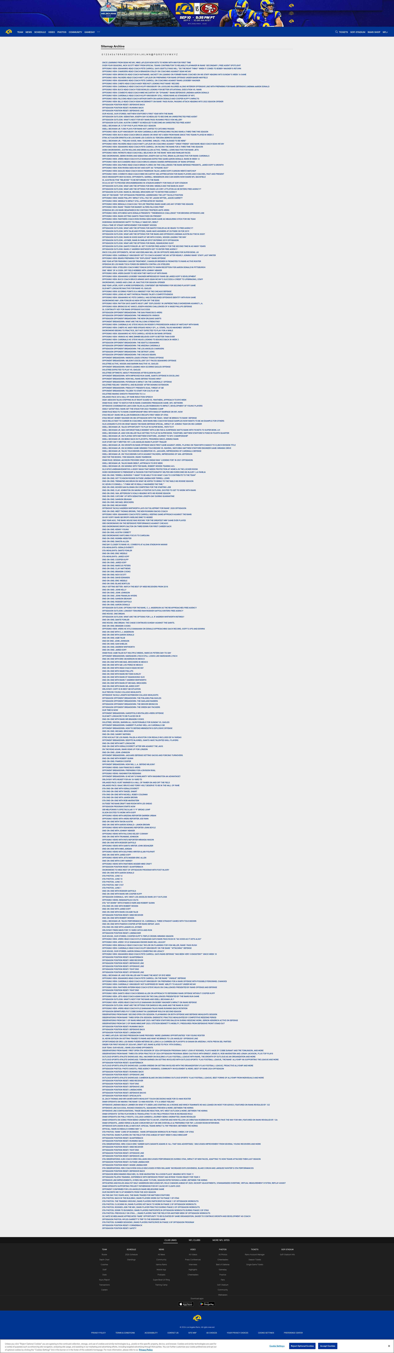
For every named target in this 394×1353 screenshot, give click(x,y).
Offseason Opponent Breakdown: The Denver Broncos (130, 704)
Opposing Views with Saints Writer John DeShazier (127, 846)
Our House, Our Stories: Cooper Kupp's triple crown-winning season (137, 936)
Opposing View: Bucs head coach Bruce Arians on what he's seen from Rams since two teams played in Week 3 (157, 135)
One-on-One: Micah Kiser (114, 505)
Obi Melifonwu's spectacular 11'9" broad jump (126, 809)
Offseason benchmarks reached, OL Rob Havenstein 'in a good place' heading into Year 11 (148, 1174)
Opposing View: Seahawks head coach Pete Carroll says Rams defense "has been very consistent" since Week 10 (159, 954)
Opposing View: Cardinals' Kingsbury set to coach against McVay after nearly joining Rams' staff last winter (159, 255)
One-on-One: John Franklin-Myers (119, 596)
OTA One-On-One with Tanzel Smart (119, 791)
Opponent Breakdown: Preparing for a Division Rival (129, 770)
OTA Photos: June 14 (112, 876)
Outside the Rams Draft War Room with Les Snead (127, 803)
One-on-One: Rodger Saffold (117, 602)
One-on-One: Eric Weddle (114, 553)
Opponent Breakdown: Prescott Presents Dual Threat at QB (133, 388)
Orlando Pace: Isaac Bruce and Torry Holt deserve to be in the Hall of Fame (140, 785)
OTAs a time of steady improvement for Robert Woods (129, 225)
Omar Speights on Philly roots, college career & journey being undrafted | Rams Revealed (149, 1117)
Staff (105, 1269)
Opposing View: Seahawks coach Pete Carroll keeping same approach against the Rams (147, 514)
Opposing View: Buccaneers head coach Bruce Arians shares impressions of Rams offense (148, 162)
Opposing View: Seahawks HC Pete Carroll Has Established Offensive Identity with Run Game (149, 297)
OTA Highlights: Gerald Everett (118, 547)
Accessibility (151, 1333)
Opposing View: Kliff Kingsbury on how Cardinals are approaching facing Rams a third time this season (155, 132)
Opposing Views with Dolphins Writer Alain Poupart (128, 852)
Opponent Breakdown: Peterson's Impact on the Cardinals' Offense (137, 382)
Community (161, 1259)
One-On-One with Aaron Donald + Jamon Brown (126, 824)
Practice (222, 1275)
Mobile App (161, 1269)
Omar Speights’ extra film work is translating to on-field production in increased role (147, 1114)
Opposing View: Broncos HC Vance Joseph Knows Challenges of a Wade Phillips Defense (147, 306)
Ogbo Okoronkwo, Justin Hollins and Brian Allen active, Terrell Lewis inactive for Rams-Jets (150, 150)
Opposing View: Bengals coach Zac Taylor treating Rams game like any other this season (147, 204)
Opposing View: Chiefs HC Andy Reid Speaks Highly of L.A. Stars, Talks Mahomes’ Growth (146, 327)
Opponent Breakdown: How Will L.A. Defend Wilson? (128, 764)
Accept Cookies (327, 1346)
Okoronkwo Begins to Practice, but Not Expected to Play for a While (137, 330)
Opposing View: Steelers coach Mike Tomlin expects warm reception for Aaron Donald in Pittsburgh (153, 267)
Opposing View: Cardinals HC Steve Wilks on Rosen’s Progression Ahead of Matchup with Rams (150, 324)
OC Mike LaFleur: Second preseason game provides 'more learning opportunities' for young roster (153, 1035)
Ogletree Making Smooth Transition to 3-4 (123, 394)
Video (193, 1249)
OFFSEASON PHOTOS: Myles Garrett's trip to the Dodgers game (133, 1219)
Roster (104, 1254)
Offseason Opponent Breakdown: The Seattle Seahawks (130, 342)
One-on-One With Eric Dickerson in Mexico (123, 659)
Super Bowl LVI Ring (161, 1280)
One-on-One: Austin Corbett (116, 532)
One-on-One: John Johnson (116, 592)
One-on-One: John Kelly (114, 590)
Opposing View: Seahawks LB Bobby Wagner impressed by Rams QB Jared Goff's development (149, 276)
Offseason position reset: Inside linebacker (124, 1165)
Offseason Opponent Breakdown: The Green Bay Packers (131, 707)
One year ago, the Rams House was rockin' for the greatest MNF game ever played (144, 520)
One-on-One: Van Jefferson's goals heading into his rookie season (136, 493)
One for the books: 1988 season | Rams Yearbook (126, 457)
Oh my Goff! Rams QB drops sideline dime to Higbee (127, 517)
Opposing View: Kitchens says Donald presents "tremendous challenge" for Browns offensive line (153, 213)
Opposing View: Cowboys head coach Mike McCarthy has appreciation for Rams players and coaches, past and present (163, 174)
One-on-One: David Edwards (116, 577)
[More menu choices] (98, 32)
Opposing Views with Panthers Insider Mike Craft (127, 864)
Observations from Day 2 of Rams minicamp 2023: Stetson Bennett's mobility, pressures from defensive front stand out (163, 1023)
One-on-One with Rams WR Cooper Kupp (122, 894)
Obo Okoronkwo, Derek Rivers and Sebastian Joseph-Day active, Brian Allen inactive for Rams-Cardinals (155, 156)
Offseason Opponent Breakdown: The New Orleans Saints (131, 318)
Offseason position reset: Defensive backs (124, 1093)
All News (161, 1254)
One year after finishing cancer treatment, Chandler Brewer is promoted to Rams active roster (151, 261)
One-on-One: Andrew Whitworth (118, 647)
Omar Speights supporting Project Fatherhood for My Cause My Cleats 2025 (141, 1186)
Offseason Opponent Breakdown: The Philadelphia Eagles (131, 698)
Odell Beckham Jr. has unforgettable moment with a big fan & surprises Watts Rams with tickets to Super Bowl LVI (161, 430)
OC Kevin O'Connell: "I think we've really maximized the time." (133, 484)
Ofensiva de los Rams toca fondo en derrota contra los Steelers (136, 264)
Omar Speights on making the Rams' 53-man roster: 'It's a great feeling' (138, 1102)
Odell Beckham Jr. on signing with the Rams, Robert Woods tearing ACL (138, 466)
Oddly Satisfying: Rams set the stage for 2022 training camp (132, 409)
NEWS (161, 1249)
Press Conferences (193, 1259)
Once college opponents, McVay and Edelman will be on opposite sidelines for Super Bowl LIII (150, 252)
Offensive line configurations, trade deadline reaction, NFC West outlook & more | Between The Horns (154, 1111)
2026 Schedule (131, 1254)
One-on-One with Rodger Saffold (119, 891)
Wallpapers (222, 1295)
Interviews (193, 1264)
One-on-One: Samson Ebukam (116, 499)
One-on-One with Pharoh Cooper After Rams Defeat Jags (131, 924)
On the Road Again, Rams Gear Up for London (125, 749)
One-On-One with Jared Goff (116, 855)
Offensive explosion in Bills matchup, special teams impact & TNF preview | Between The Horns (150, 1126)
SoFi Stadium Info (287, 1254)
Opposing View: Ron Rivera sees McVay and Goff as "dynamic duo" (135, 168)
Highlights (193, 1269)
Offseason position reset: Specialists (121, 1096)
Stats (104, 1275)
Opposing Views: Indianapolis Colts (120, 900)
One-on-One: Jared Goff (114, 562)
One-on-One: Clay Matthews (116, 568)
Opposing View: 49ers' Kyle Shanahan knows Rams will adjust (133, 942)
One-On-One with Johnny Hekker (118, 830)
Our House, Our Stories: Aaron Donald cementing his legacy (133, 951)
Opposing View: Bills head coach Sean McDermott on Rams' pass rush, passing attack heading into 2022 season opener (162, 101)
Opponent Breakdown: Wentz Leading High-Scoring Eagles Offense (136, 367)
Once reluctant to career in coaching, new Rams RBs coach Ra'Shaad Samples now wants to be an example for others (163, 421)
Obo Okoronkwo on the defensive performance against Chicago (135, 523)
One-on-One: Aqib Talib (113, 638)
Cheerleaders (193, 1275)
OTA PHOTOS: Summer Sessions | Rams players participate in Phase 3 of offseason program (148, 1222)
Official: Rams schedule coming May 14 (122, 1129)
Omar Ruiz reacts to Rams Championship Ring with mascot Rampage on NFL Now (142, 412)
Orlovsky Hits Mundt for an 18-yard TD (122, 779)
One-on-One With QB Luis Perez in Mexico (122, 665)
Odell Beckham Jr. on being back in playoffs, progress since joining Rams (140, 439)
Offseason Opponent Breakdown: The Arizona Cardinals (131, 345)
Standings (131, 1259)
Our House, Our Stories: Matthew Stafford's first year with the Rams (137, 114)
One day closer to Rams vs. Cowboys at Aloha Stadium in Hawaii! (134, 544)
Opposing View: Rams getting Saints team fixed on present (131, 216)
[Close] (389, 1346)
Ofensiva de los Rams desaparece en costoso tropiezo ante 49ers (135, 210)
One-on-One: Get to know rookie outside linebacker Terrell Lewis (136, 478)
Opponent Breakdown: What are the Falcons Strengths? (131, 321)
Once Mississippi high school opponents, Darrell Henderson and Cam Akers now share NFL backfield (154, 177)
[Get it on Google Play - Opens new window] (207, 1305)
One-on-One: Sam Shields (114, 644)
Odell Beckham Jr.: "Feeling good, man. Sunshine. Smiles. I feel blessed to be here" (144, 141)
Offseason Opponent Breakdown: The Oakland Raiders (130, 701)
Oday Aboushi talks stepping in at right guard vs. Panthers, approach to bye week (144, 400)
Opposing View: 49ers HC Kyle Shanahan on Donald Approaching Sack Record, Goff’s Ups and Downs (153, 629)
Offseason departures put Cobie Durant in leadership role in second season (141, 1011)
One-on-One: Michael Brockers (118, 502)
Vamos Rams (161, 1264)
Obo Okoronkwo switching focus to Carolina (125, 535)
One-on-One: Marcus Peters (116, 565)
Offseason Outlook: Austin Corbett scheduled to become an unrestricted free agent (146, 122)
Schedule (131, 1249)
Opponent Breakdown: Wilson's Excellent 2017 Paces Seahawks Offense (139, 360)
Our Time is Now (110, 710)
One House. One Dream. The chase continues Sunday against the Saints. (138, 623)
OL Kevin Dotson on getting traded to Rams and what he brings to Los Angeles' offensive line (150, 1038)
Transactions (104, 1285)
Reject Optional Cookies (302, 1346)
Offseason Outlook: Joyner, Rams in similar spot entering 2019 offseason (140, 240)
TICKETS (254, 1249)
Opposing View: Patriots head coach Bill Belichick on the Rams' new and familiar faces (146, 153)
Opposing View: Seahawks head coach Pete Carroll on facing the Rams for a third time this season (152, 147)
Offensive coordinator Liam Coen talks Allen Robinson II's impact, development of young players (152, 406)
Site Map (192, 1333)
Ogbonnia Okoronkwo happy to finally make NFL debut (130, 222)
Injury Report (104, 1280)
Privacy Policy (98, 1333)
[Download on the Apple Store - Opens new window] (186, 1304)
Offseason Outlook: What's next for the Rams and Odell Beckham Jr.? (138, 999)
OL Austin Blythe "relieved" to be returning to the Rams (130, 180)
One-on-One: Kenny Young (115, 529)
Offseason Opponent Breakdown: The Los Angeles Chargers (133, 348)
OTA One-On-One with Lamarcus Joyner (122, 927)
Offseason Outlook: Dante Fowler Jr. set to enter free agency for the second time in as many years (154, 246)
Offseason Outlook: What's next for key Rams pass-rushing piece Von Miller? (142, 120)
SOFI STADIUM (287, 1249)
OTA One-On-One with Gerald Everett (120, 788)
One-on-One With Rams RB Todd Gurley (121, 674)
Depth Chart (104, 1259)
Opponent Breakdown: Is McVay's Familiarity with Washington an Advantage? (141, 776)
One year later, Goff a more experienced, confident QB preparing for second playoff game (149, 285)
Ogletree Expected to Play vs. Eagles (121, 370)
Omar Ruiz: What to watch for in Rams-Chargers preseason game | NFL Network (142, 403)
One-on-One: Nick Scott (114, 574)
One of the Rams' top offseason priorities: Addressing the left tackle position (142, 195)
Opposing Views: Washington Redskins (121, 773)
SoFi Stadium (222, 1285)
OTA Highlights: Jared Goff (115, 556)
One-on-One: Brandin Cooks (116, 571)
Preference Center (293, 1333)
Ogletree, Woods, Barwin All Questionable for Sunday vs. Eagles (135, 722)
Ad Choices (211, 1333)
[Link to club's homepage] (8, 31)
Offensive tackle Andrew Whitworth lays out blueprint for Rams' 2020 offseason (144, 508)
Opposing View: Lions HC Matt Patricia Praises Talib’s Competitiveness (137, 294)
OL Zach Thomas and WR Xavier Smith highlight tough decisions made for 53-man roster (146, 1099)
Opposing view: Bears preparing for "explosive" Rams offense (134, 258)
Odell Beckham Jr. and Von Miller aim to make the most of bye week (136, 975)
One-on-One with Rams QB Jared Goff (121, 686)
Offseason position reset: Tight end (120, 969)
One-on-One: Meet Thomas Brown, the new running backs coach (135, 511)
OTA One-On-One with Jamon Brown (120, 797)
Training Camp (161, 1285)
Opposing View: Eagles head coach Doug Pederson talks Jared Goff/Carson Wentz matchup (149, 171)
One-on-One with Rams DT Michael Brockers (124, 683)
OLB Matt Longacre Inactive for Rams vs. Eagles (126, 288)
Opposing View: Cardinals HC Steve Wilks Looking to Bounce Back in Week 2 (140, 339)
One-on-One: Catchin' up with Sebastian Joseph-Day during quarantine (138, 496)
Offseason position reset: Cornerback (122, 1225)
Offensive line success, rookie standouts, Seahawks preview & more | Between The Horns (147, 1108)
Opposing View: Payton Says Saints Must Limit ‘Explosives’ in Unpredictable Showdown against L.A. (152, 303)
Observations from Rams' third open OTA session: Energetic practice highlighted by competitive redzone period (159, 1017)
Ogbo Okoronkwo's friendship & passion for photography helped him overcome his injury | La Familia (154, 472)
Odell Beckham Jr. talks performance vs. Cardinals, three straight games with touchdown (149, 921)
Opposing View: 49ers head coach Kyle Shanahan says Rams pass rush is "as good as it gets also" (152, 939)
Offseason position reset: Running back (123, 108)
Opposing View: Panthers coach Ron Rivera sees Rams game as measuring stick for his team (148, 219)
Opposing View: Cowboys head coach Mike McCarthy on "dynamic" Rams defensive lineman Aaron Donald (155, 92)
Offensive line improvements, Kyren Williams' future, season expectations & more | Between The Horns (155, 1180)
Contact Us (173, 1333)
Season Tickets (255, 1259)
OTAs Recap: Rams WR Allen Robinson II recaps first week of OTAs (135, 415)
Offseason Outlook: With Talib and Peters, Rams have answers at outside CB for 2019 (145, 231)
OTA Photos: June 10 (112, 879)
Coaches (104, 1264)
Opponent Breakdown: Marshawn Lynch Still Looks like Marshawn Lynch (139, 656)
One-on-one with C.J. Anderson (118, 632)
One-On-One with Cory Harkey (117, 861)
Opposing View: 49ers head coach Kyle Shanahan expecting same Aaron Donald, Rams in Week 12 (151, 159)
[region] (197, 1346)
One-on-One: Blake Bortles (116, 583)
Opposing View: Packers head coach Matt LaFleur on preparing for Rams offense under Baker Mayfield (155, 77)
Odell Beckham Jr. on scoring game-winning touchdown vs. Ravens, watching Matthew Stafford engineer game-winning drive (166, 448)
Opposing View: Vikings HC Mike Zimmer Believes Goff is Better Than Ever (138, 336)
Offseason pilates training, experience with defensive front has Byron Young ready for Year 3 (151, 1177)
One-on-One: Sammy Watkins (116, 734)
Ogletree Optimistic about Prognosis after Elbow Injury (131, 373)
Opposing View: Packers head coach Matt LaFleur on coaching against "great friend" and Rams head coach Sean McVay (163, 144)
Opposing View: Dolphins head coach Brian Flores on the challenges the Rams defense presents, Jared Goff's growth (162, 165)
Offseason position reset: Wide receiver (122, 915)
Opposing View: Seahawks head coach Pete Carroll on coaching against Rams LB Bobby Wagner (151, 80)
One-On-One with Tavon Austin (117, 821)
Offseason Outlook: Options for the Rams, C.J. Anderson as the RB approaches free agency (149, 608)
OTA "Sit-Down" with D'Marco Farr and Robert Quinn (128, 903)
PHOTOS (223, 1249)
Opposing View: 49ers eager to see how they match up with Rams (134, 273)
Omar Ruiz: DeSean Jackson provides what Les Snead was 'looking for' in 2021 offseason (147, 460)
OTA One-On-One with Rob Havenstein (120, 800)
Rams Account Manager (255, 1254)
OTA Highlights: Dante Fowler (117, 550)
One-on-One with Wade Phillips (117, 671)
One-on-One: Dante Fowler (115, 620)
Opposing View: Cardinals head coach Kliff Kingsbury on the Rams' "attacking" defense (147, 948)
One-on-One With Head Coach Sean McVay (123, 668)
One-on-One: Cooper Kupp (115, 559)
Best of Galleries (222, 1264)
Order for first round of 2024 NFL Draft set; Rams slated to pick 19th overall (142, 1044)
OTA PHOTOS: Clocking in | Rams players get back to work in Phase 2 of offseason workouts (149, 1204)
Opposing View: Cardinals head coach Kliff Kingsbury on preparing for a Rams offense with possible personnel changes (164, 981)
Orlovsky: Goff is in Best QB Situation (121, 689)
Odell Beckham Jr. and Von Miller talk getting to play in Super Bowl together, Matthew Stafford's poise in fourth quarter (165, 433)
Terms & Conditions (125, 1333)
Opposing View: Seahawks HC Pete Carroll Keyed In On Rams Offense (137, 333)
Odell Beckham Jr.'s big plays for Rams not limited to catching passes (138, 129)
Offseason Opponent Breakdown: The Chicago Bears (129, 354)
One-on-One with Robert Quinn (117, 758)
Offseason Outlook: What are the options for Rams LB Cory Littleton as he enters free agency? (152, 189)
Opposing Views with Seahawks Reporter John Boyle (129, 827)
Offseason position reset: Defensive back (123, 104)
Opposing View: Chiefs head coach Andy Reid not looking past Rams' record (141, 83)
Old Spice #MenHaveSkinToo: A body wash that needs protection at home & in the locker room (150, 469)
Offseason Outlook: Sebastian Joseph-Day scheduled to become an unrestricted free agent (149, 116)
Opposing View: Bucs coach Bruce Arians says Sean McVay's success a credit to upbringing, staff (152, 279)
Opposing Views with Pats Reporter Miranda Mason (128, 840)
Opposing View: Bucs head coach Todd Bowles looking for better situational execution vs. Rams (152, 89)
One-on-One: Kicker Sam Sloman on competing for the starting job (136, 487)
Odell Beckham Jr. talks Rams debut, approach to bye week (132, 463)
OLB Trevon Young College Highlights (121, 692)
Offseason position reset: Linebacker (121, 933)
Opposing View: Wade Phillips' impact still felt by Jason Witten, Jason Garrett (142, 198)
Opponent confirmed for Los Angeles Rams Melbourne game (133, 1189)
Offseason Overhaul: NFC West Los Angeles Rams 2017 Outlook (134, 897)
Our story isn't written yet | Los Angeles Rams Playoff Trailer (134, 442)
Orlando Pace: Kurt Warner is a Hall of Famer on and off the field (136, 782)
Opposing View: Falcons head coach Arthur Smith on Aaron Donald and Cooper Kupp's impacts (150, 98)
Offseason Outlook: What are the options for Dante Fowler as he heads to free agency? (147, 228)
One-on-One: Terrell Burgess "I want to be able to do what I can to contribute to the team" (149, 475)
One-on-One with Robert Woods (118, 918)
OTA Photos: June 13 (112, 882)
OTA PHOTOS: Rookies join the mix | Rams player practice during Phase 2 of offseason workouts (151, 1207)
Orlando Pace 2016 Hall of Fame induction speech (127, 397)
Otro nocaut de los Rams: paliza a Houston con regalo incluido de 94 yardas (141, 737)
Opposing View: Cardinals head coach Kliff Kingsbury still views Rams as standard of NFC (148, 95)
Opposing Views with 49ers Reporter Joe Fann (125, 818)
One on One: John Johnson (115, 641)
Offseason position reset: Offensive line (123, 966)
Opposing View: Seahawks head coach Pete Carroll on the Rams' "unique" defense (144, 978)
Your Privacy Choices (237, 1333)
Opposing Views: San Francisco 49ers (121, 767)
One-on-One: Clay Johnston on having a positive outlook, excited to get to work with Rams (149, 490)
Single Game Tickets (254, 1264)
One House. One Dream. (113, 614)
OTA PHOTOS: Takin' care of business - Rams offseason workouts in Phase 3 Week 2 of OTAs (148, 1132)
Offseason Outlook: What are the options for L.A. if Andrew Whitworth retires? (143, 617)
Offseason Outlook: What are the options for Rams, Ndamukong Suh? (138, 243)
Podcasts (161, 1275)
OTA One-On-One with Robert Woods (120, 906)
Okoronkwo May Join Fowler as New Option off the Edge (131, 300)
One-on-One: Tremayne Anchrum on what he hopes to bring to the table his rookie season (147, 481)
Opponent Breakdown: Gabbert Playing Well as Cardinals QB (133, 725)
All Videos (193, 1254)
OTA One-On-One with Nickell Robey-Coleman (125, 794)
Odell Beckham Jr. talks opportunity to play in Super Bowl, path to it (138, 427)
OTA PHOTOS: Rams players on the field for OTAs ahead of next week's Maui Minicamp (144, 1135)
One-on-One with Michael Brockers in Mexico (125, 662)
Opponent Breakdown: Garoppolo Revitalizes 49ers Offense (133, 713)
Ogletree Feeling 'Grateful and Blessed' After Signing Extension (135, 385)
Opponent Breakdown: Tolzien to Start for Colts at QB (130, 391)
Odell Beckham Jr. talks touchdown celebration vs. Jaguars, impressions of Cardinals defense (151, 451)
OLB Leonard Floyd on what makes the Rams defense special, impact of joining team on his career (152, 424)
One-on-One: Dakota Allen (115, 541)
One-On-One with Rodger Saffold (119, 842)
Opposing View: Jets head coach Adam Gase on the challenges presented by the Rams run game (150, 996)
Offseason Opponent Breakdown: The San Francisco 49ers (132, 312)
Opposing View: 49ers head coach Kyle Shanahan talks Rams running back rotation (144, 1008)
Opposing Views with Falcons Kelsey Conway (125, 834)
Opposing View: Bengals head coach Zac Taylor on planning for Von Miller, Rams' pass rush (149, 945)
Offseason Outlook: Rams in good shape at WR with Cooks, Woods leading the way (144, 237)
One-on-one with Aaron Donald (118, 635)
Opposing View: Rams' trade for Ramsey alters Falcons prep (133, 207)
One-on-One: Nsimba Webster (116, 538)
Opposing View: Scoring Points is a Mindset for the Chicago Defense (136, 291)
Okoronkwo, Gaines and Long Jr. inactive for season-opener (133, 282)
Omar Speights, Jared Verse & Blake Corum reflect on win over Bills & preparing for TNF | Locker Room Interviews (160, 1123)
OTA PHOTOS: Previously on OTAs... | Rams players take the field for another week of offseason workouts (156, 1213)
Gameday (223, 1269)
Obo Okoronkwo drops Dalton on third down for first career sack (136, 526)
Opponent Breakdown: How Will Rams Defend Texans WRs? (131, 379)
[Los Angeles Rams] (197, 1318)
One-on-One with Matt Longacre (118, 743)
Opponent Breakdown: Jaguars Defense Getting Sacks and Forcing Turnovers (142, 755)
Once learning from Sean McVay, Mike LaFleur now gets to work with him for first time (146, 62)
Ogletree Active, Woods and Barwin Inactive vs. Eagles (130, 364)
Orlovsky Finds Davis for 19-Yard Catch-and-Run (127, 930)
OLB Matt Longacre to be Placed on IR (121, 716)
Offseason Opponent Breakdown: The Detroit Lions (128, 352)
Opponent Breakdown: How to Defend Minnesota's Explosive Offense (137, 728)
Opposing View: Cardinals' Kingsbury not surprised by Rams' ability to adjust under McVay (149, 984)
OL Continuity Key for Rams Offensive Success (126, 309)
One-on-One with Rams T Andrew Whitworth (124, 680)
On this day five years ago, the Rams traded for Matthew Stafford (136, 1195)
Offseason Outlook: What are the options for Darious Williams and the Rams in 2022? (146, 1005)
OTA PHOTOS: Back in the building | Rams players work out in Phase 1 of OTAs (140, 1198)
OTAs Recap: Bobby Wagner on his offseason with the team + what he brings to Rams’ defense (149, 418)
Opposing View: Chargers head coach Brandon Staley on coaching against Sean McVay (146, 71)
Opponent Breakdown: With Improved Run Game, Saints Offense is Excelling (140, 376)
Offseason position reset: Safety (119, 1228)
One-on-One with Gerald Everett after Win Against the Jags (132, 746)
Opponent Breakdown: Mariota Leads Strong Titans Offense (133, 358)
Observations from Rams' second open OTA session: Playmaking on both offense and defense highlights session (159, 1014)
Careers (104, 1290)
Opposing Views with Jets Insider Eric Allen (124, 858)
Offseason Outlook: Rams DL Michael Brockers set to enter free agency (139, 192)
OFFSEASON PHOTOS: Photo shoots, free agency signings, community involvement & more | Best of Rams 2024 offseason (163, 1068)
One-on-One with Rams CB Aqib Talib (120, 912)
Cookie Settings (266, 1333)
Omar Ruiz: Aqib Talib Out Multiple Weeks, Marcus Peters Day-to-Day (136, 653)
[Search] (336, 32)
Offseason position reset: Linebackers (122, 1090)
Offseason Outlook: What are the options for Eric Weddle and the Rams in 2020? (143, 186)
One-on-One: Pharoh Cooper (116, 761)
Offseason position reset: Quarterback (122, 867)
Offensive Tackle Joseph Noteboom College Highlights (130, 695)
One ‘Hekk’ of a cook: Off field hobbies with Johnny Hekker (132, 270)
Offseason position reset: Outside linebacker (125, 1162)
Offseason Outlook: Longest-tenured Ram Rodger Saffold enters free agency (142, 611)
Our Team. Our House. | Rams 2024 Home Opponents (127, 1047)
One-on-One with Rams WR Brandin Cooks (123, 719)
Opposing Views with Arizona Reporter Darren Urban (129, 815)
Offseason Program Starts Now (118, 806)
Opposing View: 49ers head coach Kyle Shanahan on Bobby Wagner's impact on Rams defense (149, 1002)
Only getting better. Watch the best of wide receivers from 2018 (135, 586)
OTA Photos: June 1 (111, 888)
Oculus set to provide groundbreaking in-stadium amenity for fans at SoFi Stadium (144, 183)
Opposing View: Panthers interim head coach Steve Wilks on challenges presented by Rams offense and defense (159, 987)
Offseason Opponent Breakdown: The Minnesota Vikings (130, 315)
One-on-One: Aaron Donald (116, 604)
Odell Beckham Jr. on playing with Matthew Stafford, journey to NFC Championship (145, 436)
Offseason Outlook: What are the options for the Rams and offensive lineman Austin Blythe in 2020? (153, 234)
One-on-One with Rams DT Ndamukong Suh (123, 677)
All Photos (223, 1254)
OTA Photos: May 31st (113, 885)
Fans (223, 1280)
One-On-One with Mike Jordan (117, 849)
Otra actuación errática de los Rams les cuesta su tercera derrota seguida (141, 138)
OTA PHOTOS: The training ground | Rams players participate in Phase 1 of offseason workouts (150, 1201)
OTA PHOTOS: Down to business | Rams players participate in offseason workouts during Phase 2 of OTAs (155, 1210)
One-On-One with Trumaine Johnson (120, 836)
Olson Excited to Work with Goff (119, 812)
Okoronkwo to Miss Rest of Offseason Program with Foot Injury (135, 870)
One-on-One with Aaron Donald (118, 873)
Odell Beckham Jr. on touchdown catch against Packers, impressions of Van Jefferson (147, 454)
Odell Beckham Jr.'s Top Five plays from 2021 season (129, 126)
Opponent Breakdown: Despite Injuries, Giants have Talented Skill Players (140, 740)
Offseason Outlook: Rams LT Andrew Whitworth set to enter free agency (139, 249)
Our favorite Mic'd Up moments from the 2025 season (129, 1192)
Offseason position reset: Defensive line (123, 110)
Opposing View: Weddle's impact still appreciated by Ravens (133, 201)
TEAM (104, 1249)
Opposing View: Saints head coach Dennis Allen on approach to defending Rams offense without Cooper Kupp (158, 993)
